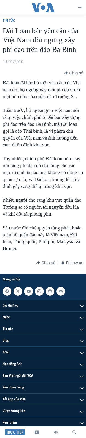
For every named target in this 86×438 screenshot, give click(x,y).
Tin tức (9, 20)
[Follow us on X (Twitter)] (18, 291)
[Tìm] (74, 432)
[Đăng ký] (60, 291)
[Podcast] (50, 291)
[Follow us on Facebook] (7, 291)
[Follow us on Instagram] (39, 291)
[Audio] (56, 432)
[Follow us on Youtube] (28, 291)
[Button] (73, 73)
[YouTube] (37, 432)
